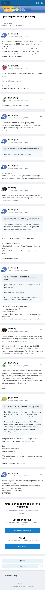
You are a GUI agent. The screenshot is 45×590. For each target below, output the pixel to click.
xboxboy (12, 187)
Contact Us (22, 583)
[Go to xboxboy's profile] (4, 189)
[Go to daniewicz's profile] (4, 67)
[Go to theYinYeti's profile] (4, 99)
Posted (18, 36)
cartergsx (8, 23)
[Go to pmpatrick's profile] (4, 399)
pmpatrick (13, 397)
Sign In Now (22, 547)
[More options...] (40, 35)
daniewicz (13, 66)
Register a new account (22, 531)
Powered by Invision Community (22, 586)
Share (23, 561)
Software (21, 25)
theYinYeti (13, 98)
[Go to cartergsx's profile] (4, 35)
